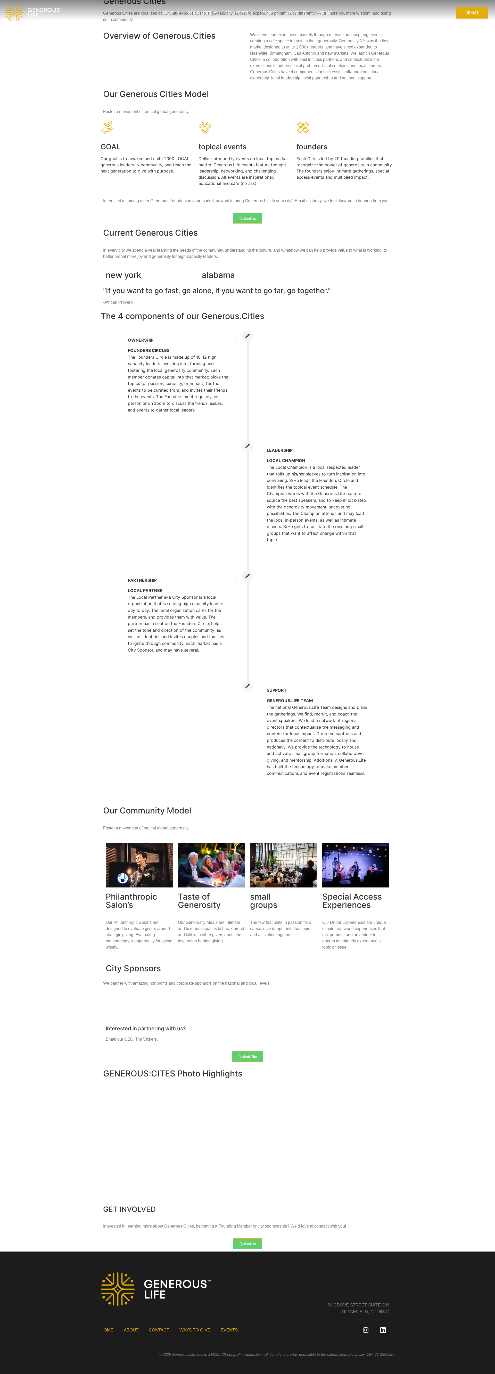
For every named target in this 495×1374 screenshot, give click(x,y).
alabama (218, 275)
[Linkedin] (383, 1330)
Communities (199, 12)
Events (229, 1330)
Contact (324, 12)
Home (107, 1330)
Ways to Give (296, 12)
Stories (269, 12)
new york (123, 275)
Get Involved (237, 12)
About (168, 12)
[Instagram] (365, 1330)
